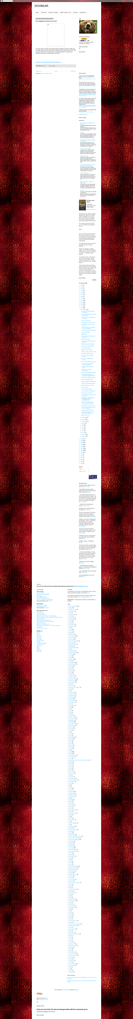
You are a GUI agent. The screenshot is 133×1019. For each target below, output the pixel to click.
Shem (70, 902)
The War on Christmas (42, 643)
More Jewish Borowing (86, 389)
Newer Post (38, 71)
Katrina (38, 648)
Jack (84, 538)
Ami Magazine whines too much (88, 322)
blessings (71, 645)
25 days (70, 607)
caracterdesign (66, 989)
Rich (80, 98)
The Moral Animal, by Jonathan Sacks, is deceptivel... (88, 328)
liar (69, 784)
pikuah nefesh (72, 856)
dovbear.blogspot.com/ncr (81, 586)
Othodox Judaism (72, 823)
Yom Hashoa (71, 965)
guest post (71, 727)
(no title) (82, 132)
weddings (71, 947)
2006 (81, 448)
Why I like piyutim (40, 613)
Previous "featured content (42, 598)
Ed (69, 690)
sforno (70, 897)
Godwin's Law (72, 717)
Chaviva (84, 558)
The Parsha (39, 636)
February (84, 434)
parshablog (71, 841)
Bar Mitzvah (71, 634)
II (49, 600)
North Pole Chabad (85, 339)
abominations (72, 611)
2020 (81, 294)
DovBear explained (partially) (43, 594)
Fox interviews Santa (86, 347)
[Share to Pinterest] (54, 66)
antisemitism (71, 626)
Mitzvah (70, 806)
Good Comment (72, 718)
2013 (81, 306)
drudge (70, 688)
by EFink (71, 654)
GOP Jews (39, 650)
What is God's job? (85, 415)
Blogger (76, 989)
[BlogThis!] (50, 66)
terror (70, 919)
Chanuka (71, 665)
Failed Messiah (72, 700)
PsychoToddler (82, 501)
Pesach (70, 852)
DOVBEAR (41, 5)
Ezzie (80, 542)
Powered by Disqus (83, 114)
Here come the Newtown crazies (88, 361)
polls (70, 859)
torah (70, 935)
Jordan (70, 758)
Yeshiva (70, 962)
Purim (70, 862)
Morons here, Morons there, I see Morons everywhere (48, 625)
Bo (69, 649)
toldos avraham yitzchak (74, 933)
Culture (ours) (72, 680)
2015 (81, 302)
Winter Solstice (72, 952)
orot (70, 821)
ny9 (69, 816)
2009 (81, 442)
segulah (70, 890)
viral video (71, 942)
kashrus (70, 765)
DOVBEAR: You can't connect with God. (85, 78)
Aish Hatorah (71, 619)
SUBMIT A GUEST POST (65, 12)
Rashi (38, 633)
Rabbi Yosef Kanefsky (73, 866)
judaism (46, 998)
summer (70, 914)
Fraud (70, 712)
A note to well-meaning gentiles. (88, 383)
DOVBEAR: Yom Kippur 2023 (84, 111)
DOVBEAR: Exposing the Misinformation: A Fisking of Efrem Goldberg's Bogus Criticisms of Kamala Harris (87, 94)
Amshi (70, 621)
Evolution (71, 698)
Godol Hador (82, 526)
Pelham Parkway (72, 849)
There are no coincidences (74, 924)
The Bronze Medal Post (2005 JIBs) (44, 599)
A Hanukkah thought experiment (88, 377)
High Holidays (72, 737)
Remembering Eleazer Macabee (88, 372)
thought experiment (73, 925)
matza (70, 789)
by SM (70, 660)
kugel (70, 775)
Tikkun (70, 927)
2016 (81, 300)
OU (69, 824)
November (84, 417)
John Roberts (72, 756)
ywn (70, 968)
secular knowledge (73, 889)
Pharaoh (71, 854)
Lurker (70, 788)
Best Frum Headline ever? (87, 379)
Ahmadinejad (72, 617)
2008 (81, 444)
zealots (70, 970)
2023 (81, 288)
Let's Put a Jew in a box (42, 628)
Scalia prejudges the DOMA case (88, 381)
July (83, 425)
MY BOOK (75, 12)
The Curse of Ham (41, 622)
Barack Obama (72, 636)
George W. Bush (40, 640)
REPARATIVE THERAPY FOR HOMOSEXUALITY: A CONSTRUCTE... (87, 399)
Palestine (71, 827)
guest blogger (72, 725)
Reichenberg (71, 871)
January (83, 436)
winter (70, 950)
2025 (81, 285)
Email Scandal (72, 693)
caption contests (72, 664)
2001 (81, 457)
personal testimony (73, 851)
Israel (70, 751)
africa (70, 612)
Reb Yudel (86, 486)
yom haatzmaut (72, 963)
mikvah (70, 803)
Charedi (70, 667)
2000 (81, 459)
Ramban (38, 635)
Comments (83, 471)
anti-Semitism (72, 624)
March (83, 432)
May (83, 428)
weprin (70, 948)
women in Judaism (73, 955)
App (70, 627)
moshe (70, 808)
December (84, 309)
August (83, 423)
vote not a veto (72, 943)
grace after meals (72, 723)
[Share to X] (51, 66)
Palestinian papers (73, 829)
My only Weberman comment (87, 385)
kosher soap (71, 773)
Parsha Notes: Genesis (42, 605)
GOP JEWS (71, 722)
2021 (81, 292)
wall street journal (72, 945)
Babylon (70, 632)
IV (51, 600)
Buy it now (46, 607)
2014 (81, 304)
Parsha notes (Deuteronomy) (75, 836)
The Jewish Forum (73, 920)
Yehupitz (84, 572)
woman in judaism (73, 953)
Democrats (71, 685)
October (83, 419)
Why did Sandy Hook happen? (88, 344)
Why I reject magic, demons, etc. (44, 620)
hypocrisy (71, 745)
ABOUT (37, 12)
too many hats (84, 387)
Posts (82, 469)
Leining (70, 783)
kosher (70, 770)
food (70, 708)
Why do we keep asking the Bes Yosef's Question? (88, 407)
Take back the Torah (41, 614)
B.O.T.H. (70, 631)
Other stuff (39, 651)
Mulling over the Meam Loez (43, 624)
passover (71, 844)
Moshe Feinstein (72, 809)
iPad (70, 750)
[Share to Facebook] (53, 66)
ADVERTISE (43, 12)
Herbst (70, 733)
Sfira (70, 895)
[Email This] (49, 66)
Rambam (39, 645)
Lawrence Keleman (73, 779)
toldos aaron (71, 932)
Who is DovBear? (40, 592)
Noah (70, 814)
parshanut (71, 842)
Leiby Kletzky (72, 781)
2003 (81, 454)
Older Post (73, 71)
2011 (81, 438)
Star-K (70, 912)
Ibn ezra (70, 746)
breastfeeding (72, 650)
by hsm (70, 655)
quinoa (70, 864)
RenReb (93, 516)
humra (70, 741)
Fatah (70, 703)
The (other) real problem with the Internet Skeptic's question (87, 165)
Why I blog (39, 595)
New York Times (72, 813)
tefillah (70, 917)
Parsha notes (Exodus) (74, 837)
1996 (81, 463)
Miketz (70, 801)
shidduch (71, 904)
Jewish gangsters (72, 755)
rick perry (71, 875)
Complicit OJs (72, 675)
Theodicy (39, 641)
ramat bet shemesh (73, 867)
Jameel (70, 753)
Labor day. (71, 776)
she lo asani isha (72, 900)
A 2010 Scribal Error (84, 173)
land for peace (72, 778)
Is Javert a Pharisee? (86, 320)
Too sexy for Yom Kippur (85, 148)
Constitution (71, 677)
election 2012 (72, 692)
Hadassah (81, 562)
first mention (71, 705)
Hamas (70, 730)
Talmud (70, 915)
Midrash (38, 632)
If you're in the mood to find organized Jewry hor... (87, 364)
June (83, 426)
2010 (81, 440)
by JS (70, 657)
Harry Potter (39, 639)
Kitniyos (70, 766)
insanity (70, 748)
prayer (70, 861)
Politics (70, 857)
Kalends (70, 763)
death (70, 684)
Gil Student (87, 509)
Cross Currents (40, 644)
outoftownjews (72, 826)
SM (69, 910)
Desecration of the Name (74, 687)
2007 (81, 446)
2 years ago (84, 95)
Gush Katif (71, 728)
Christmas (71, 670)
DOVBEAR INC (83, 12)
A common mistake (85, 332)
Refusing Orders (72, 869)
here (88, 592)
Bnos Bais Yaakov (73, 647)
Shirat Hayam (72, 905)
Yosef (70, 967)
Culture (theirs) (72, 682)
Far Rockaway (72, 702)
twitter (70, 940)
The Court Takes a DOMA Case (88, 390)
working (70, 958)
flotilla (70, 707)
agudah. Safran (72, 614)
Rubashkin (71, 880)
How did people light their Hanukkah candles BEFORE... (88, 375)
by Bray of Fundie (73, 652)
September (84, 421)
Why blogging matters (41, 596)
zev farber (71, 972)
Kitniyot (70, 768)
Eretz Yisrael (71, 697)
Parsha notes (72, 834)
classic (70, 672)
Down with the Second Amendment (86, 370)
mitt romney (71, 804)
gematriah (71, 715)
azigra (70, 629)
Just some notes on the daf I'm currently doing (79, 760)
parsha (70, 832)
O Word (70, 818)
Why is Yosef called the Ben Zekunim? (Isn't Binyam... (87, 402)
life (69, 786)
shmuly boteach (72, 907)
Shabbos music (72, 899)
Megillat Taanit (72, 794)
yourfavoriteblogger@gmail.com (85, 596)
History (70, 740)
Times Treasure (72, 928)
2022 (81, 290)
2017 (81, 298)
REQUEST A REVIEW (53, 12)
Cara (90, 549)
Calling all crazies (84, 156)
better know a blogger (73, 640)
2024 (81, 287)
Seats (70, 887)
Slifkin (38, 647)
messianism (71, 796)
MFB (70, 798)
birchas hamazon (72, 644)
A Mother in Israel (72, 609)
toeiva (70, 930)
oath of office (71, 819)
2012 (81, 307)
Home (56, 71)
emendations (71, 695)
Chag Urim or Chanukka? (87, 392)
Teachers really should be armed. (88, 351)
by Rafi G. (71, 659)
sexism (70, 894)
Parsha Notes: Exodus (41, 606)
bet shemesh (71, 637)
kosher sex (71, 771)
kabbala (70, 761)
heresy (70, 735)
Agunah (70, 616)
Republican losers (73, 874)
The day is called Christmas (87, 410)
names (70, 811)
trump (70, 937)
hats (70, 731)
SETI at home (72, 892)
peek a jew (71, 847)
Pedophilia (71, 846)
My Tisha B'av (40, 611)
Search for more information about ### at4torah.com (48, 62)
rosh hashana (72, 879)
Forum (70, 710)
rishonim (71, 877)
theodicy (70, 922)
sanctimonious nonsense (74, 882)
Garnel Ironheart (83, 75)
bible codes (71, 642)
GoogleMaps (71, 720)
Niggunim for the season (86, 349)
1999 (81, 461)
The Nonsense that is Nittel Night (88, 330)
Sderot (70, 885)
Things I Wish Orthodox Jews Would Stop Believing (87, 412)
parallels (70, 831)
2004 (81, 452)
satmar (70, 884)
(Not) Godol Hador (73, 606)
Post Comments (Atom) (47, 73)
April (83, 430)
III (50, 600)
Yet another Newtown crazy (87, 353)
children (70, 669)
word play (71, 957)
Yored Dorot (39, 626)
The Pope (39, 637)
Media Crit (71, 791)
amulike (70, 622)
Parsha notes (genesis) (74, 839)
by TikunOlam (72, 662)
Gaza (70, 713)
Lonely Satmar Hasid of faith (87, 346)
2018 (81, 296)
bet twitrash (71, 639)
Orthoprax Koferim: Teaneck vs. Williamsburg (46, 615)
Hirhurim (71, 738)
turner (70, 938)
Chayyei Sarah (85, 505)
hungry (70, 743)
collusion (71, 674)
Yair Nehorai (71, 960)
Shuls (70, 909)
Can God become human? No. (88, 405)
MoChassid (86, 568)
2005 (81, 450)
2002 (81, 455)
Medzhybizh (71, 793)
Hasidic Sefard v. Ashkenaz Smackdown (45, 621)
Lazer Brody (82, 532)
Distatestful (83, 334)
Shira (89, 492)
